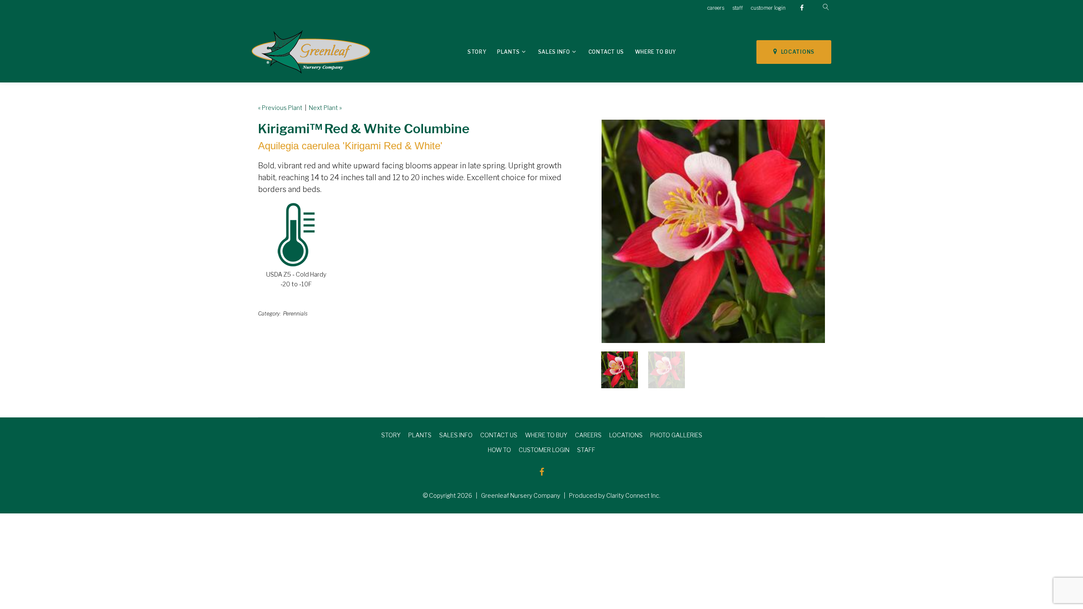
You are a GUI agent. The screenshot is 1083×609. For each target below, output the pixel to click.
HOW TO (499, 449)
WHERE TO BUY (546, 435)
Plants (508, 52)
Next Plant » (325, 107)
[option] (713, 231)
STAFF (586, 449)
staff (737, 8)
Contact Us (606, 52)
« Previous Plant (280, 107)
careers (715, 8)
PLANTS (420, 435)
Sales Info (554, 52)
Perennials (295, 313)
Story (476, 52)
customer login (768, 8)
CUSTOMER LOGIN (544, 449)
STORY (391, 435)
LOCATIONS (796, 52)
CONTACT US (498, 435)
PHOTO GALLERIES (676, 435)
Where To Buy (655, 52)
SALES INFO (456, 435)
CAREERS (588, 435)
